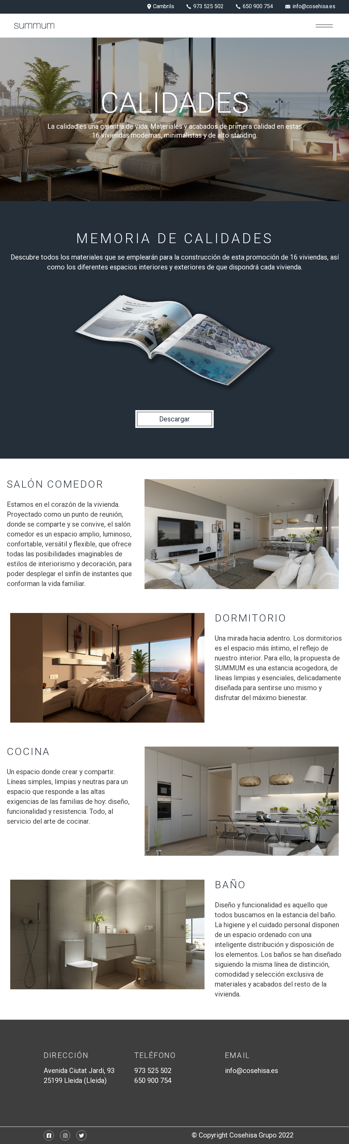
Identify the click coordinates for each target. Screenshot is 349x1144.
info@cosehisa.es (251, 1070)
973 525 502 (152, 1070)
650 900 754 (152, 1080)
